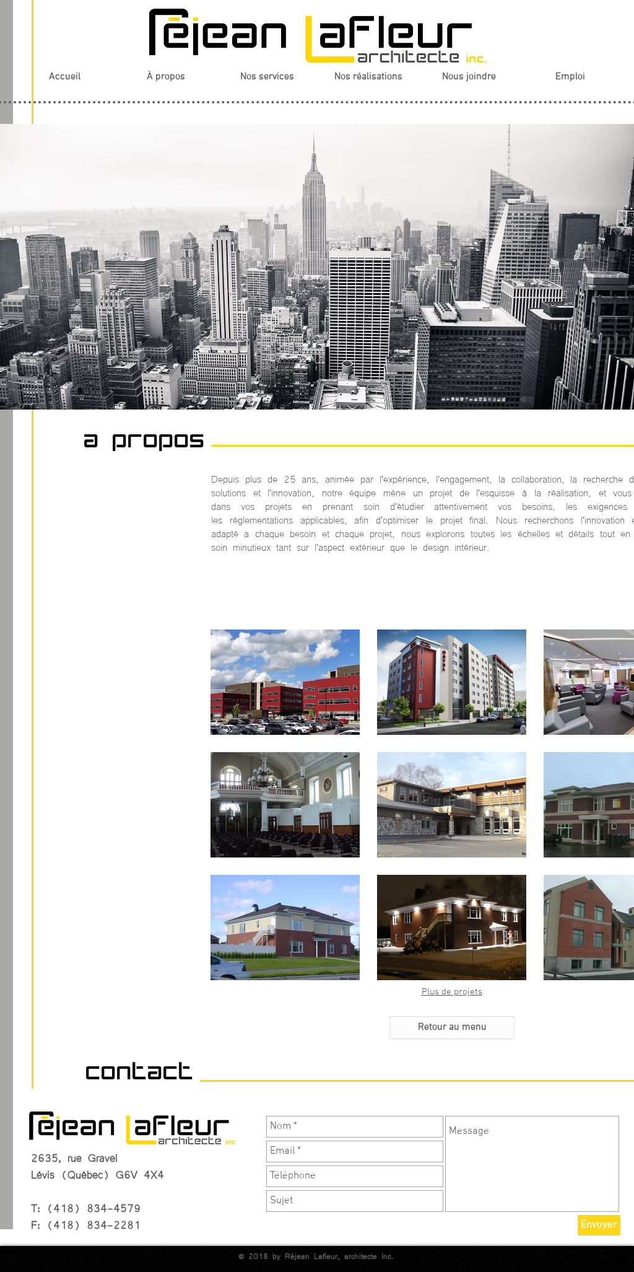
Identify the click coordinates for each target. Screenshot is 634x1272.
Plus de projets (452, 992)
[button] (285, 682)
